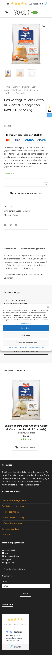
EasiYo (15, 87)
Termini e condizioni (11, 529)
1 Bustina (25, 87)
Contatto (6, 534)
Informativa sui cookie (15, 347)
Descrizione (10, 249)
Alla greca (28, 211)
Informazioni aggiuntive (33, 249)
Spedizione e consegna (13, 506)
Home (7, 87)
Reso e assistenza (10, 512)
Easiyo (15, 215)
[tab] (10, 249)
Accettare (26, 328)
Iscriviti (25, 593)
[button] (48, 307)
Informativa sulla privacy (34, 347)
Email (4, 581)
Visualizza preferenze (26, 342)
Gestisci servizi (25, 323)
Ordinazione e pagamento (14, 500)
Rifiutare (26, 335)
